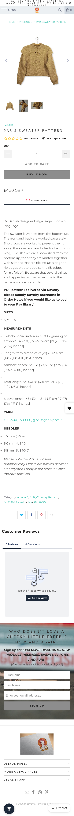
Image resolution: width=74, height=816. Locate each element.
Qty (6, 145)
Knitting (9, 501)
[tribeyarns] (37, 10)
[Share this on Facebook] (31, 515)
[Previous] (7, 60)
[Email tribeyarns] (27, 792)
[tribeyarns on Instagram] (40, 792)
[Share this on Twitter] (21, 515)
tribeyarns (29, 803)
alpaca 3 (22, 497)
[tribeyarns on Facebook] (33, 792)
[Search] (60, 10)
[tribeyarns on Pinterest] (47, 792)
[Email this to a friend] (51, 515)
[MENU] (2, 10)
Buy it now (37, 174)
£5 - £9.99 (40, 501)
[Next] (67, 60)
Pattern (21, 501)
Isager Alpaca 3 (33, 420)
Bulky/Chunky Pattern (43, 497)
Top (30, 501)
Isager (8, 124)
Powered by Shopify (47, 803)
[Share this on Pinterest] (41, 515)
